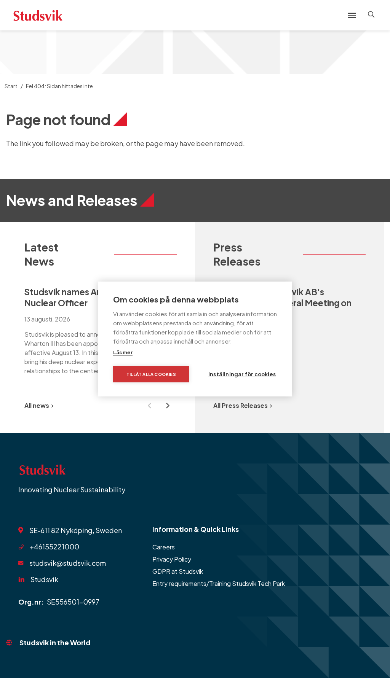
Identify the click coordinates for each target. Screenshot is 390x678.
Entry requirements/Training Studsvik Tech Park (218, 583)
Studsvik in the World (55, 642)
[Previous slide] (149, 405)
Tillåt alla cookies (151, 374)
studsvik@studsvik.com (67, 563)
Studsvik (44, 579)
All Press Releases (240, 405)
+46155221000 (54, 546)
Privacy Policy (171, 559)
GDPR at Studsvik (177, 571)
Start (11, 86)
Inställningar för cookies (242, 374)
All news (36, 405)
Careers (163, 547)
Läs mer (123, 352)
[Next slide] (167, 405)
